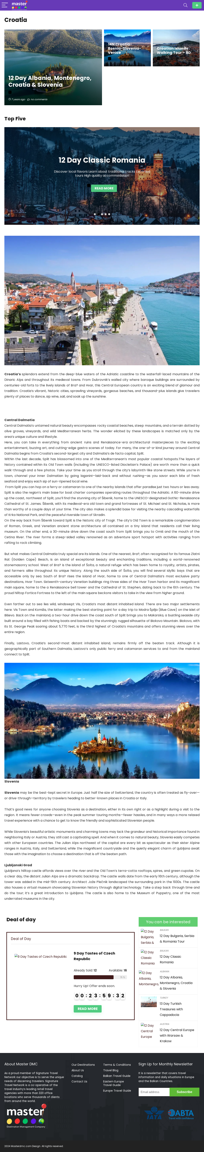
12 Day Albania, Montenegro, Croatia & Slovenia (176, 983)
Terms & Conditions (117, 1065)
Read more (104, 188)
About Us (78, 1070)
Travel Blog (110, 1070)
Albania (164, 971)
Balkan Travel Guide (116, 1076)
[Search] (185, 5)
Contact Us (79, 1081)
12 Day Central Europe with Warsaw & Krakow (177, 1035)
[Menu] (5, 5)
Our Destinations (83, 1065)
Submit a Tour (197, 5)
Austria (164, 1024)
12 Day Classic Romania (102, 160)
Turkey (164, 997)
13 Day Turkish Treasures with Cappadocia (171, 1009)
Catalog (77, 1076)
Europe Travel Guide (117, 1091)
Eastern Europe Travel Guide (113, 1083)
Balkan (164, 930)
